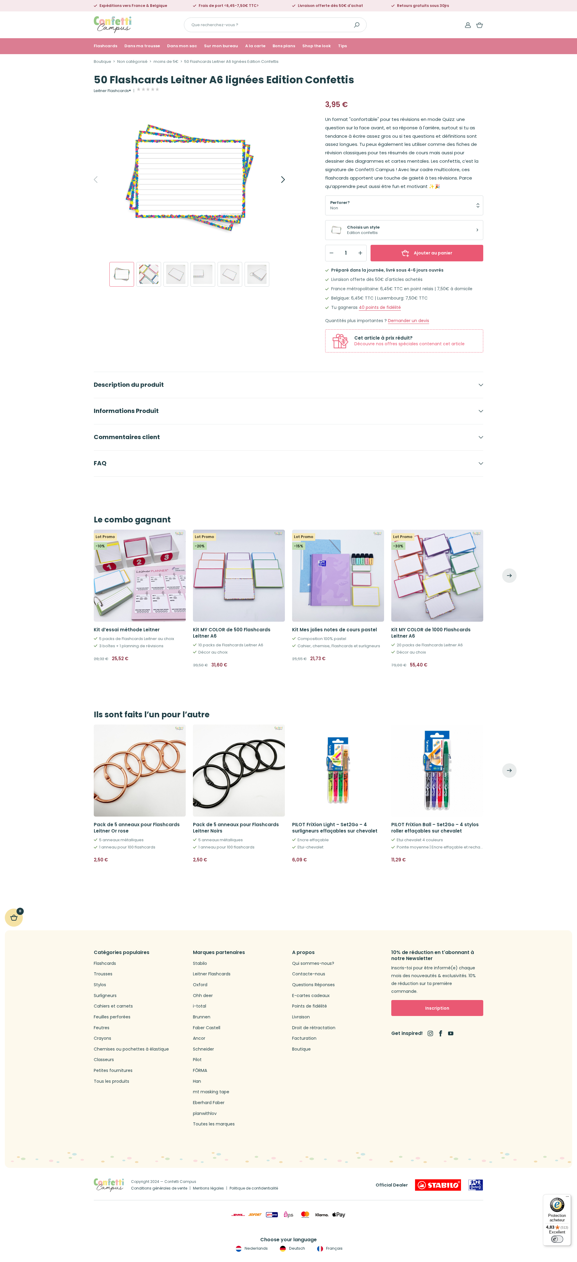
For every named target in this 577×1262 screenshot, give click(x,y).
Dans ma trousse (142, 46)
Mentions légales (208, 1188)
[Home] (112, 24)
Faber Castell (206, 1028)
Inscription (437, 1008)
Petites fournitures (113, 1070)
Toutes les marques (214, 1124)
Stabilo (200, 963)
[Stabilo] (438, 1185)
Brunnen (201, 1017)
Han (197, 1081)
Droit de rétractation (313, 1028)
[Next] (276, 179)
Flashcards (105, 46)
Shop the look (316, 46)
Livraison (301, 1017)
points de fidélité (380, 307)
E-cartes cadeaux (311, 996)
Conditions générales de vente (159, 1188)
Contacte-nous (308, 974)
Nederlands (256, 1248)
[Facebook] (440, 1033)
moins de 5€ (166, 61)
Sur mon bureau (221, 46)
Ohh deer (203, 996)
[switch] (557, 1239)
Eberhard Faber (208, 1103)
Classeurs (104, 1060)
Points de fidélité (309, 1006)
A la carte (255, 46)
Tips (342, 46)
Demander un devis (408, 321)
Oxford (200, 985)
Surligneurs (105, 996)
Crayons (102, 1038)
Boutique (102, 61)
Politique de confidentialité (254, 1188)
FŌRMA (200, 1070)
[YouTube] (450, 1033)
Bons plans (284, 46)
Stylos (100, 985)
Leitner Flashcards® (112, 91)
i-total (199, 1006)
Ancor (199, 1038)
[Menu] (567, 1198)
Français (334, 1248)
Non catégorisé (132, 61)
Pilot (197, 1060)
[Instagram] (430, 1033)
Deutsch (296, 1248)
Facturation (304, 1038)
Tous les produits (111, 1081)
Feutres (101, 1028)
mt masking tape (211, 1092)
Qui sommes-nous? (313, 963)
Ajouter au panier (433, 253)
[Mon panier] (479, 25)
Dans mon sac (182, 46)
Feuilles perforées (112, 1017)
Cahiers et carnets (113, 1006)
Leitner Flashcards (211, 974)
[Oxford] (475, 1185)
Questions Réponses (313, 985)
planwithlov (205, 1113)
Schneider (203, 1049)
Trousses (103, 974)
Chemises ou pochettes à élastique (131, 1049)
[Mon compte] (468, 25)
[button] (179, 859)
